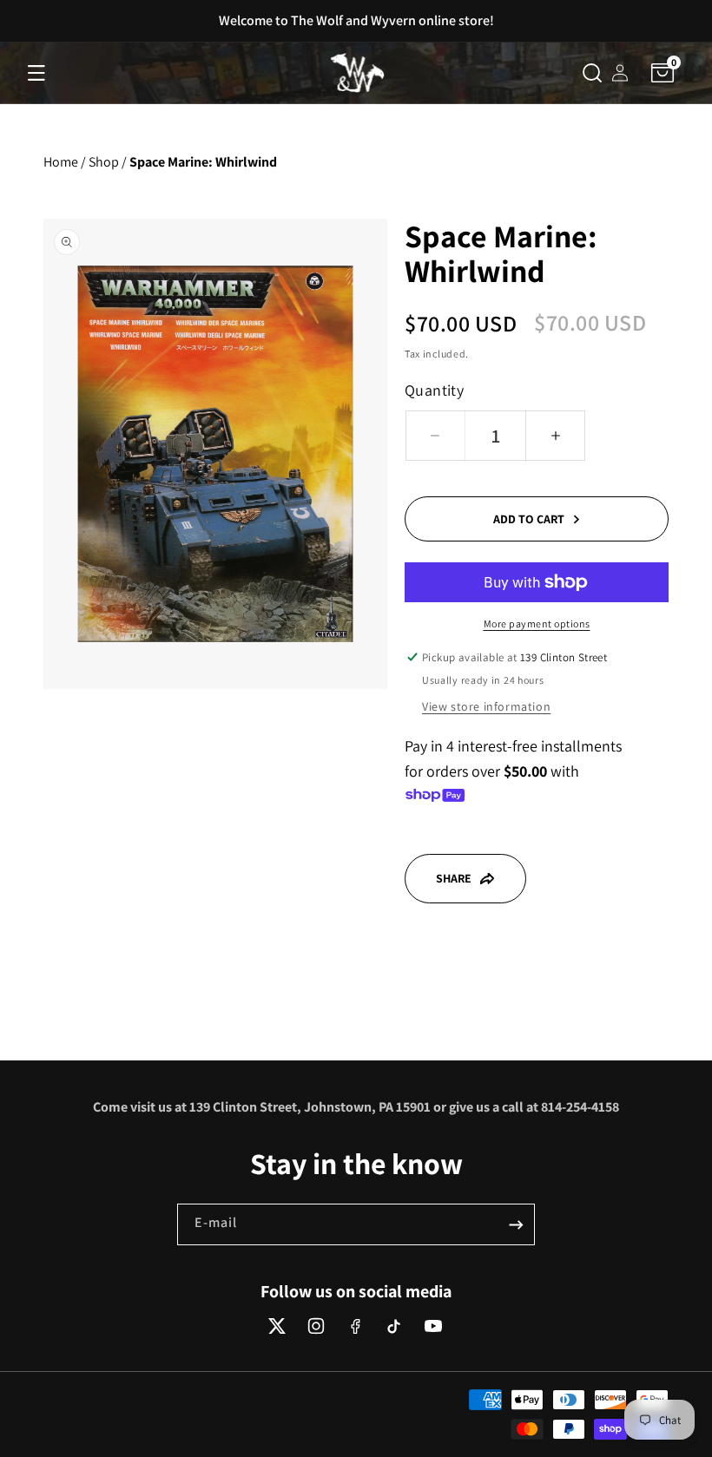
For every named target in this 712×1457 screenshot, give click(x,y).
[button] (36, 73)
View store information (486, 706)
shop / (108, 162)
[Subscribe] (516, 1224)
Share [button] (453, 878)
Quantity (434, 390)
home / (64, 162)
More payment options (537, 623)
